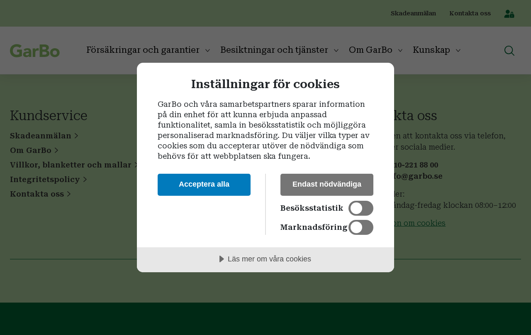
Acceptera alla (204, 184)
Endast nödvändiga (326, 184)
